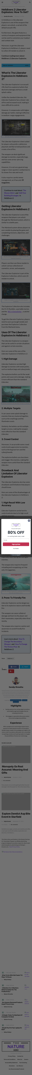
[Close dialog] (29, 521)
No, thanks (16, 548)
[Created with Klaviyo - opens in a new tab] (16, 555)
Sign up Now (16, 544)
